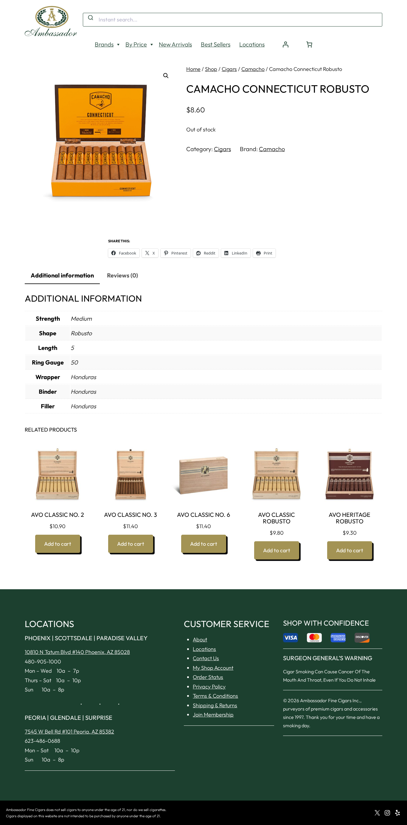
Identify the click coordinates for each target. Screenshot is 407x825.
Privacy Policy (209, 686)
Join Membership (213, 714)
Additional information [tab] (62, 275)
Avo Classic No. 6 (203, 514)
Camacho (253, 69)
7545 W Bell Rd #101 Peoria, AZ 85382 (69, 731)
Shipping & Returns (215, 705)
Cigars (229, 69)
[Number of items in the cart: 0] (309, 44)
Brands (104, 44)
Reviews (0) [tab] (122, 275)
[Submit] (90, 17)
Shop (211, 69)
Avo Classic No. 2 (57, 514)
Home (193, 69)
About (200, 639)
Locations (252, 44)
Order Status (208, 677)
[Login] (285, 44)
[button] (166, 75)
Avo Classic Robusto (276, 518)
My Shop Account (213, 667)
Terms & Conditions (215, 695)
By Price (136, 44)
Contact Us (206, 658)
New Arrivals (175, 44)
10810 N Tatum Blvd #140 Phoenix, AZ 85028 (77, 652)
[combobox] (232, 20)
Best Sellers (215, 44)
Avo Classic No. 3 (130, 514)
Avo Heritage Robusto (349, 518)
